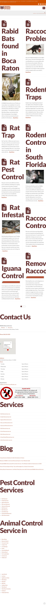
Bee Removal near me (5, 434)
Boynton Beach (5, 541)
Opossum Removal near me (7, 425)
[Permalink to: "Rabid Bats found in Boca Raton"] (11, 86)
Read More (15, 117)
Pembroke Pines (5, 592)
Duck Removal (5, 511)
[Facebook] (39, 4)
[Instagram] (45, 4)
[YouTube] (43, 4)
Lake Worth (4, 574)
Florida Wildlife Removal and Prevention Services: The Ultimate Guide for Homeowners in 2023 (20, 463)
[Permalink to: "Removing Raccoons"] (35, 277)
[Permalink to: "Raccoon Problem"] (35, 49)
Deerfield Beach (5, 550)
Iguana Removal (5, 502)
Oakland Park (5, 585)
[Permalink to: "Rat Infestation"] (11, 227)
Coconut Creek (5, 543)
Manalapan (4, 579)
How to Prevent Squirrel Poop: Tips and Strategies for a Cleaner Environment (17, 466)
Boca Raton (4, 539)
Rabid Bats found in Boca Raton (10, 49)
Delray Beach (5, 552)
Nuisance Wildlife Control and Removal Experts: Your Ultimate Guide (15, 460)
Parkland (4, 590)
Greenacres (4, 555)
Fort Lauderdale (5, 554)
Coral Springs (4, 546)
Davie (3, 548)
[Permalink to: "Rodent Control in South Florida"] (35, 176)
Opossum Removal (6, 506)
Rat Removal (4, 498)
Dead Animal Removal (6, 513)
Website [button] (3, 327)
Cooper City (4, 544)
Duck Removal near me (6, 431)
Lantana (3, 576)
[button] (44, 8)
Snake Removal (5, 500)
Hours (1, 361)
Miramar (3, 583)
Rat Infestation (17, 211)
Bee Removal (4, 509)
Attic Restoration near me (6, 440)
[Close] (10, 342)
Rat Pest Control (13, 169)
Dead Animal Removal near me (7, 437)
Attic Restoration (5, 515)
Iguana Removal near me (6, 419)
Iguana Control (13, 272)
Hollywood (4, 557)
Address (2, 358)
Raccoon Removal (6, 504)
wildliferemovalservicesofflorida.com (8, 384)
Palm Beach (4, 587)
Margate (4, 581)
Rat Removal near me (5, 414)
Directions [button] (10, 327)
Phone (1, 334)
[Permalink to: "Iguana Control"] (11, 282)
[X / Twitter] (41, 4)
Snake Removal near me (6, 416)
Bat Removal (4, 508)
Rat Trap (11, 131)
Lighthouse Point (5, 577)
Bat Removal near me (5, 428)
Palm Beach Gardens (6, 588)
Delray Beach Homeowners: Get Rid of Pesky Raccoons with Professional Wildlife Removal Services (22, 469)
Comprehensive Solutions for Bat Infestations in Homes (12, 457)
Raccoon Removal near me (6, 422)
